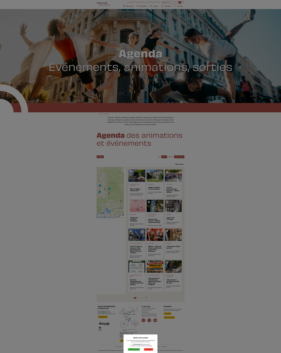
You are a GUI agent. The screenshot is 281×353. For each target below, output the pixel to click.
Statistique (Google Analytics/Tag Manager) (141, 345)
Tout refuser (148, 349)
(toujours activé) (141, 344)
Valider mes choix (134, 349)
